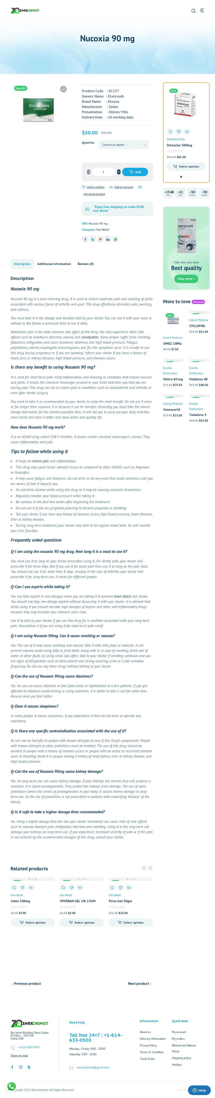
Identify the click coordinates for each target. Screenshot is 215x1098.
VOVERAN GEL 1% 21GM (78, 901)
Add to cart (135, 173)
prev (144, 868)
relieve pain (40, 461)
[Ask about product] (140, 187)
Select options (35, 922)
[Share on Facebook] (85, 239)
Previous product (27, 983)
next (150, 868)
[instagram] (20, 1066)
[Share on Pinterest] (100, 239)
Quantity (88, 142)
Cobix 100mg (20, 901)
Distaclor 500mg (179, 145)
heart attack (122, 596)
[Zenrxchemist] (25, 10)
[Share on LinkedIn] (108, 239)
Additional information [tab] (54, 264)
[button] (63, 89)
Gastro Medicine (172, 337)
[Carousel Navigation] (147, 868)
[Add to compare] (111, 187)
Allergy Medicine (173, 403)
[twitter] (29, 1066)
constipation (89, 337)
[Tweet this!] (92, 239)
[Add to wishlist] (83, 187)
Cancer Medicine (198, 320)
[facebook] (12, 1066)
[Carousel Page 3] (191, 177)
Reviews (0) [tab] (86, 264)
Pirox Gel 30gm (120, 901)
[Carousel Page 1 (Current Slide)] (181, 177)
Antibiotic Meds (176, 139)
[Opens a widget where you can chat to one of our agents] (199, 1090)
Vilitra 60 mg (173, 379)
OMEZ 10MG (172, 343)
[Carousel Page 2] (186, 177)
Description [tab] (22, 264)
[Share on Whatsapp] (115, 239)
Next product (138, 983)
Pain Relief (102, 229)
